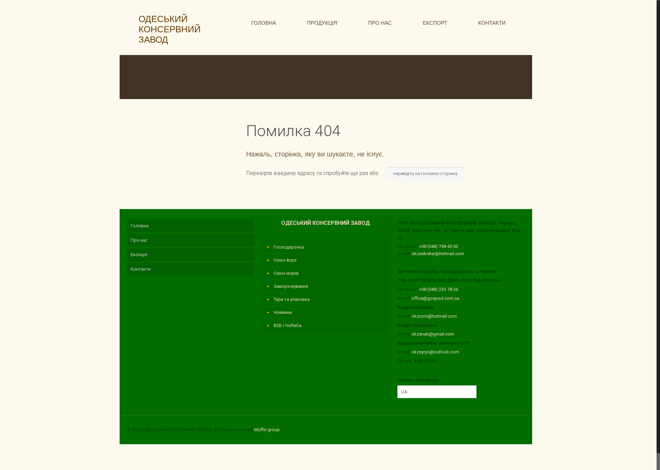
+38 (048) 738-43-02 (438, 246)
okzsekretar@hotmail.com (437, 253)
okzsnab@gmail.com (432, 334)
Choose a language (418, 380)
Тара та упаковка (292, 299)
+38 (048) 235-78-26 (438, 289)
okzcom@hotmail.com (434, 316)
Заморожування (291, 286)
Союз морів (286, 273)
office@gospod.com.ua (435, 298)
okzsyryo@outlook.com (435, 351)
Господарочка (289, 247)
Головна (139, 225)
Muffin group (267, 429)
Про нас (139, 240)
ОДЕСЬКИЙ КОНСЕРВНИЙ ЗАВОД (167, 29)
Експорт (139, 254)
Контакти (141, 269)
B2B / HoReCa (287, 325)
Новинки (283, 312)
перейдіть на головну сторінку (425, 173)
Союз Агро (285, 260)
